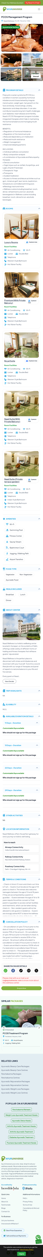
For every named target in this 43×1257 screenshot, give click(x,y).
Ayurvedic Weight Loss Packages (15, 1089)
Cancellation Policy (17, 921)
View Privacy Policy (27, 1249)
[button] (39, 1027)
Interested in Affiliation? (10, 1224)
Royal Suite (9, 361)
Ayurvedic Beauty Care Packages (15, 1066)
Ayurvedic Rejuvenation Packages (15, 1081)
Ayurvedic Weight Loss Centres (14, 1093)
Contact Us (5, 1211)
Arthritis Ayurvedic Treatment (21, 1132)
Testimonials (5, 1205)
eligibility (11, 704)
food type (11, 568)
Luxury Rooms (11, 242)
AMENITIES (11, 518)
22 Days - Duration (13, 767)
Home (3, 1198)
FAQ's (25, 1198)
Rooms (9, 208)
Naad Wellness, (9, 21)
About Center (13, 609)
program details (14, 90)
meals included (14, 588)
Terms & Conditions (16, 879)
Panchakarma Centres (10, 1077)
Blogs (3, 1208)
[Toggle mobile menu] (39, 9)
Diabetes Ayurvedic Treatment (21, 1137)
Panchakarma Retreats (21, 1109)
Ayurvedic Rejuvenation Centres (14, 1085)
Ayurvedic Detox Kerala (21, 1121)
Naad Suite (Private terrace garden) (13, 480)
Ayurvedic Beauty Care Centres (14, 1070)
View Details (9, 681)
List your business (7, 1220)
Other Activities (14, 815)
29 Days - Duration (13, 790)
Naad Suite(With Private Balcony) (12, 420)
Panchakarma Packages (11, 1074)
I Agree (21, 1254)
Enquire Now (21, 988)
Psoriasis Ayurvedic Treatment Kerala (21, 1143)
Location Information (17, 828)
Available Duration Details (19, 716)
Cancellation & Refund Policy (31, 1209)
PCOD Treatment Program (15, 1033)
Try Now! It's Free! (32, 3)
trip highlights (14, 690)
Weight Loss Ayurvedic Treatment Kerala (21, 1115)
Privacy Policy (28, 1202)
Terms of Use (27, 1205)
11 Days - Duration (13, 722)
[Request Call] (38, 1239)
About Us (4, 1202)
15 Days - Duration (13, 745)
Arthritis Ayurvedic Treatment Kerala (21, 1126)
